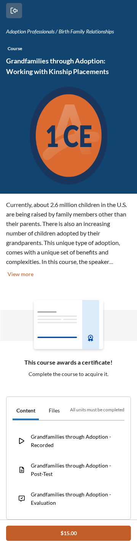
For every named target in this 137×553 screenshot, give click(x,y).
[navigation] (68, 411)
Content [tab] (25, 410)
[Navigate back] (14, 10)
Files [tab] (54, 410)
